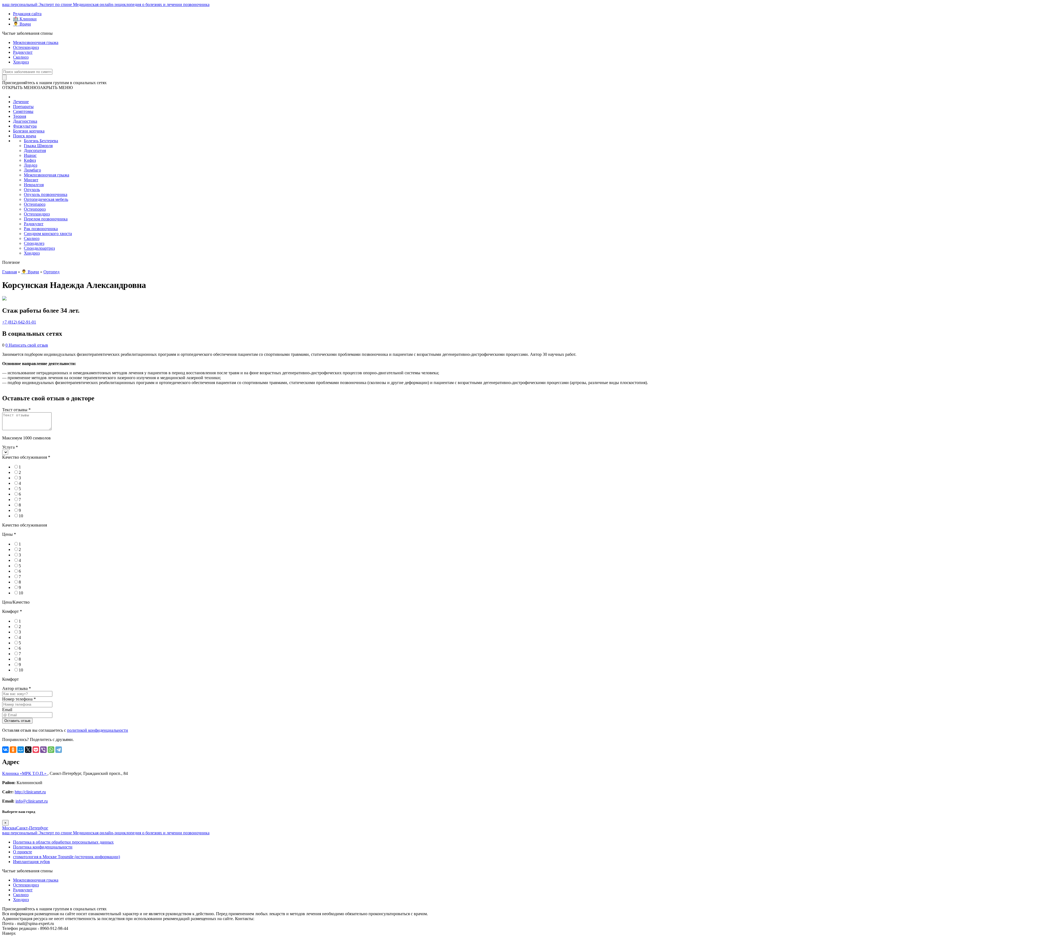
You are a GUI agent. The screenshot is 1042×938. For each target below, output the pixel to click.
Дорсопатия (35, 150)
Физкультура (25, 126)
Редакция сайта (27, 13)
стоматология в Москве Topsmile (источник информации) (66, 856)
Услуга (10, 447)
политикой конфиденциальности (97, 730)
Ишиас (30, 155)
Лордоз (30, 165)
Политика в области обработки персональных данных (63, 842)
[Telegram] (58, 749)
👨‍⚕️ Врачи (22, 24)
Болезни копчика (29, 131)
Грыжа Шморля (38, 145)
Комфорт (12, 611)
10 (21, 516)
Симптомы (23, 111)
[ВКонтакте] (5, 749)
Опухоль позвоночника (45, 194)
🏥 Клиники (25, 19)
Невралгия (34, 184)
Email (7, 709)
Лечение (21, 101)
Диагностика (25, 121)
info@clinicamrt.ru (31, 801)
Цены (9, 534)
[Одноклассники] (13, 749)
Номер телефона (19, 699)
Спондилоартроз (39, 248)
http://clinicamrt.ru (30, 792)
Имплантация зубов (31, 861)
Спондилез (34, 243)
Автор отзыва (16, 688)
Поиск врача (24, 136)
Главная (9, 272)
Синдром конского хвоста (48, 233)
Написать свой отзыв (28, 345)
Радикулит (23, 52)
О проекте (22, 852)
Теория (19, 116)
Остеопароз (34, 204)
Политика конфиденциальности (42, 847)
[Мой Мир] (20, 749)
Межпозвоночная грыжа (35, 42)
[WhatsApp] (51, 749)
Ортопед (51, 272)
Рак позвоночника (41, 228)
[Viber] (43, 749)
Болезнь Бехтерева (41, 140)
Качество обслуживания (26, 457)
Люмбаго (32, 170)
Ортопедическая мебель (46, 199)
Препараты (23, 106)
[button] (37, 87)
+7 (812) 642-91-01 (19, 322)
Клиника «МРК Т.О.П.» (24, 773)
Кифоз (30, 160)
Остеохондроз (26, 47)
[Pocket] (36, 749)
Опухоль (32, 189)
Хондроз (21, 62)
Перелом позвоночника (46, 219)
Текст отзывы (16, 409)
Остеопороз (35, 209)
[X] (28, 749)
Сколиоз (20, 57)
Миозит (31, 180)
